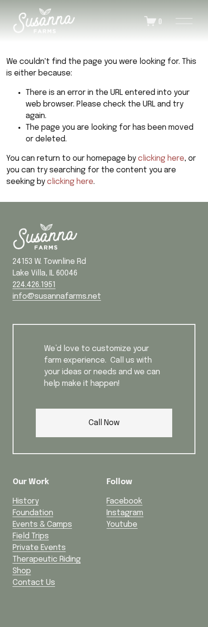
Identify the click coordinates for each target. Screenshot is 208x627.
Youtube (121, 524)
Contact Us (34, 583)
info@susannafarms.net (57, 296)
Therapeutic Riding (47, 559)
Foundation (33, 513)
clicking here (161, 158)
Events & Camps (42, 524)
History (26, 501)
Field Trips (31, 536)
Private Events (39, 548)
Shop (22, 571)
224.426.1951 (34, 285)
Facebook (124, 501)
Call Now (104, 423)
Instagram (124, 513)
